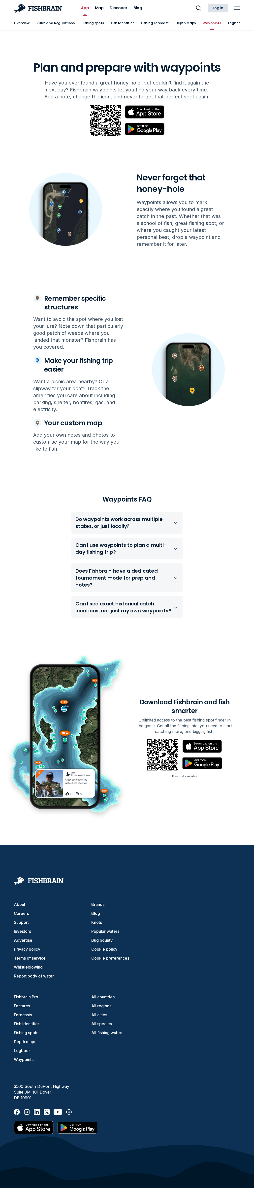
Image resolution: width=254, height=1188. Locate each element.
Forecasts (23, 1014)
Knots (96, 922)
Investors (22, 931)
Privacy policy (27, 949)
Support (21, 922)
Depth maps (25, 1041)
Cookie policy (104, 949)
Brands (97, 904)
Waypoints (23, 1059)
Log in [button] (218, 7)
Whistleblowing (28, 967)
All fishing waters (107, 1032)
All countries (103, 996)
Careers (21, 913)
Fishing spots (26, 1032)
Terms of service (30, 958)
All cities (99, 1014)
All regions (101, 1005)
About (19, 904)
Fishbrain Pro (26, 996)
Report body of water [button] (34, 976)
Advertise (23, 940)
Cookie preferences (110, 958)
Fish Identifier (26, 1023)
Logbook (22, 1050)
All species (101, 1023)
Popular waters (105, 931)
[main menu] (237, 8)
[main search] (198, 7)
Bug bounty (102, 940)
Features (22, 1005)
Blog (95, 913)
